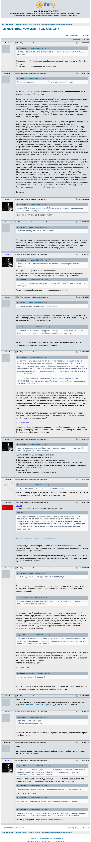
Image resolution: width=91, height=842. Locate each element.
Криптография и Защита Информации (59, 832)
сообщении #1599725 (32, 227)
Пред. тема (77, 40)
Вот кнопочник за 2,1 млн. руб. (37, 705)
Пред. (77, 35)
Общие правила (58, 838)
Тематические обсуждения (24, 832)
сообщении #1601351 (32, 573)
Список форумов (7, 832)
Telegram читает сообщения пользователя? (30, 28)
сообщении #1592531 (35, 357)
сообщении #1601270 (32, 302)
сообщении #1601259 (35, 260)
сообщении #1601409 (34, 717)
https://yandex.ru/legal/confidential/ (49, 820)
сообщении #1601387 (35, 673)
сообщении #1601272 (35, 444)
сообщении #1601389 (35, 635)
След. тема (85, 40)
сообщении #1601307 (34, 485)
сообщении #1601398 (35, 785)
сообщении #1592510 (35, 48)
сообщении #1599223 (33, 78)
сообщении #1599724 (35, 204)
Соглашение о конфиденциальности (40, 838)
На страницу (70, 35)
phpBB (37, 841)
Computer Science (40, 832)
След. (87, 35)
